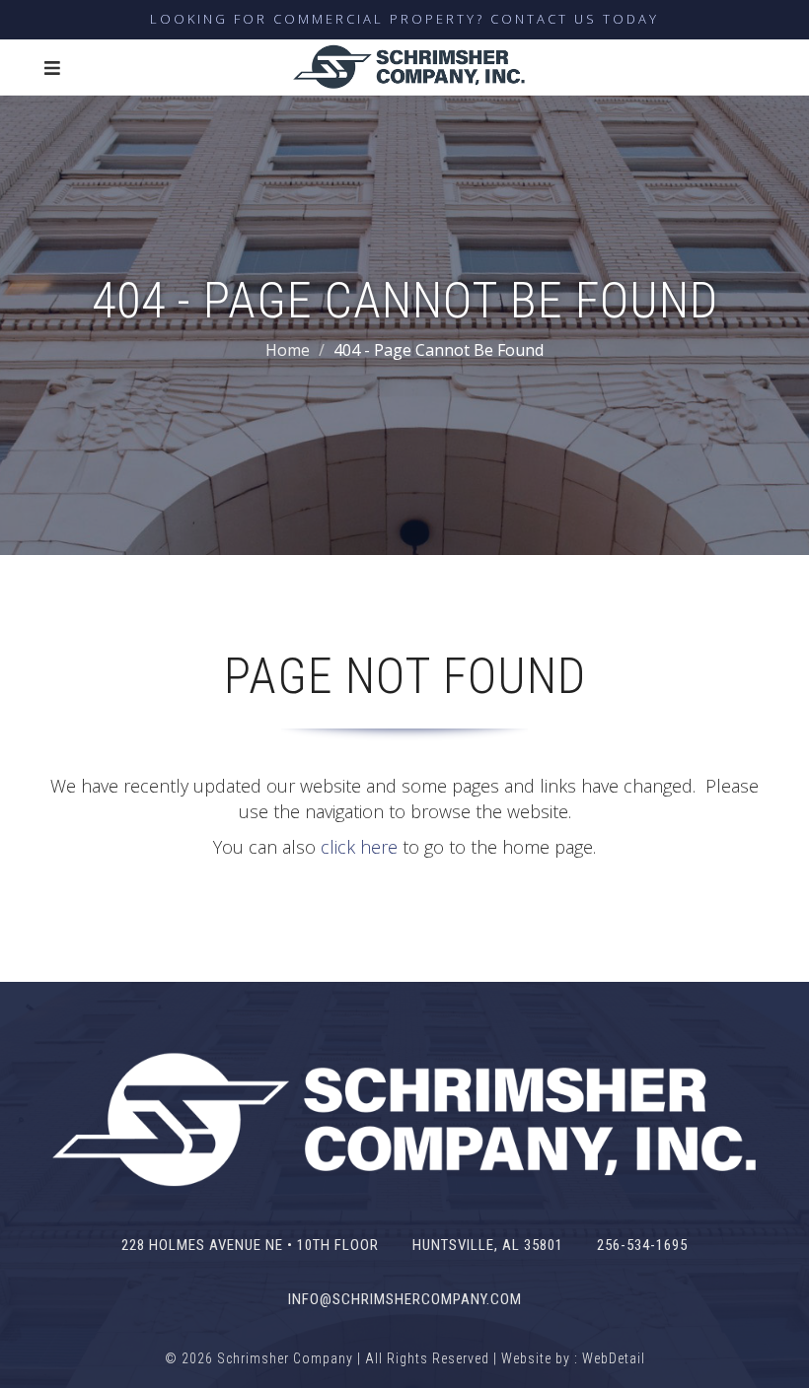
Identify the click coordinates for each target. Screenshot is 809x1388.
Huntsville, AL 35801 (487, 1245)
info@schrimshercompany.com (405, 1299)
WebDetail (613, 1358)
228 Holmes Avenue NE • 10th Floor (250, 1245)
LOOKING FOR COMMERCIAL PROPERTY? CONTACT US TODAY (404, 19)
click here (359, 847)
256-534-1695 (642, 1245)
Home (287, 350)
